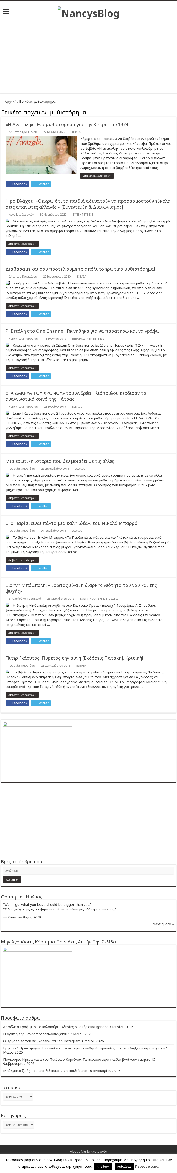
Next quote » (163, 924)
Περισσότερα (147, 1166)
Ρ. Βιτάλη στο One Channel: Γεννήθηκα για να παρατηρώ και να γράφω (83, 331)
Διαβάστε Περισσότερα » (97, 175)
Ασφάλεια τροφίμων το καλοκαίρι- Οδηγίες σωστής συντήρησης (55, 1026)
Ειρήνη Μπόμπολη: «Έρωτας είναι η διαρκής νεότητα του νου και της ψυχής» (81, 588)
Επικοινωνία (97, 1151)
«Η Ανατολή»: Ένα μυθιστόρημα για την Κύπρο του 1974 (67, 124)
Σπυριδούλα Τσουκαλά (25, 598)
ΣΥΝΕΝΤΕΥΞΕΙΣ (82, 214)
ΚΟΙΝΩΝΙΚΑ (88, 598)
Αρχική (10, 101)
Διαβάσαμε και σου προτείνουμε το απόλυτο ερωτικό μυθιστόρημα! (80, 269)
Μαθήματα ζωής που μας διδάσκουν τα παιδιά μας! (45, 1070)
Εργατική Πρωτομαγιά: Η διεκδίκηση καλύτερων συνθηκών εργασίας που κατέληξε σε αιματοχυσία (84, 1048)
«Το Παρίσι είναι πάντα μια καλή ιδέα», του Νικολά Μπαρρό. (72, 523)
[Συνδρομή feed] (175, 111)
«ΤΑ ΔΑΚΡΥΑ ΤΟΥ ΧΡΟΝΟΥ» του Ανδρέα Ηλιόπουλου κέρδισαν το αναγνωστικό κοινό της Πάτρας (76, 396)
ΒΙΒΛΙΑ (76, 132)
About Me (78, 1151)
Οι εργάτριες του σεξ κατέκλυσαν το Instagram (41, 1041)
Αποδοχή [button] (103, 1166)
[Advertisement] (88, 54)
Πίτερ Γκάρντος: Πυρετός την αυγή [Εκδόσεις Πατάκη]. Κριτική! (74, 658)
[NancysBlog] (89, 12)
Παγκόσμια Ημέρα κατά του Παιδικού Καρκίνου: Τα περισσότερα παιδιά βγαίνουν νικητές (76, 1059)
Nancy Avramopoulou (23, 338)
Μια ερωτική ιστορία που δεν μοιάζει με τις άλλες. (60, 461)
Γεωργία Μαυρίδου (22, 468)
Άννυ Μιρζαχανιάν (21, 214)
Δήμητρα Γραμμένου (23, 132)
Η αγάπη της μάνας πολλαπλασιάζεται (35, 1033)
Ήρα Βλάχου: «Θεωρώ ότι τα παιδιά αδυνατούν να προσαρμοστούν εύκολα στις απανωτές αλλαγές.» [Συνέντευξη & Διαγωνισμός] (88, 204)
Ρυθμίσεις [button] (124, 1166)
